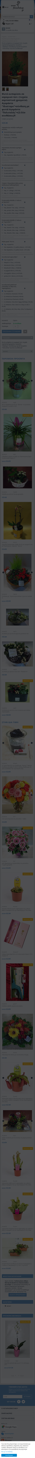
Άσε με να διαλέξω (7, 1452)
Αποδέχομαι (9, 1455)
